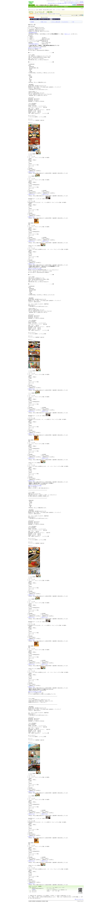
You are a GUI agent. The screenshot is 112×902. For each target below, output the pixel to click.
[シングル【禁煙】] (38, 153)
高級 (36, 6)
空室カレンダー (31, 171)
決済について (67, 33)
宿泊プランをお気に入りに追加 (34, 47)
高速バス (56, 6)
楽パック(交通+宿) (51, 6)
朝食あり (31, 36)
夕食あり (31, 37)
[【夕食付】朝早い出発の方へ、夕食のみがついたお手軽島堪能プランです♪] (34, 347)
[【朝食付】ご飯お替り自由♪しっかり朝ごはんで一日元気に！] (34, 553)
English (82, 8)
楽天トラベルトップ (31, 9)
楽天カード (56, 5)
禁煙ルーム (32, 39)
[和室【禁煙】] (36, 223)
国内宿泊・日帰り (32, 6)
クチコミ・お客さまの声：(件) (41, 13)
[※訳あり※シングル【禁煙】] (43, 245)
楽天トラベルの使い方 (74, 3)
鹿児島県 (40, 9)
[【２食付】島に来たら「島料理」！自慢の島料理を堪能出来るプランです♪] (34, 130)
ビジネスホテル (40, 6)
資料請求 (43, 901)
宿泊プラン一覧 (45, 19)
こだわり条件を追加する (33, 43)
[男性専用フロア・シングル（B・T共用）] (48, 198)
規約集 (47, 901)
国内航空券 (66, 6)
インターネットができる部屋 (36, 40)
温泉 (44, 6)
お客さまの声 (50, 3)
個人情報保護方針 (39, 901)
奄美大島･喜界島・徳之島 (47, 9)
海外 (37, 5)
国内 (31, 5)
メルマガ (58, 13)
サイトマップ (81, 3)
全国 (37, 9)
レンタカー (61, 6)
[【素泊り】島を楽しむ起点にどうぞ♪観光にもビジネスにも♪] (34, 750)
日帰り (46, 6)
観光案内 (51, 5)
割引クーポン (46, 5)
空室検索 (35, 19)
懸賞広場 (42, 5)
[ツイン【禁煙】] (37, 176)
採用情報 (33, 901)
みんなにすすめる (45, 17)
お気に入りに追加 (52, 13)
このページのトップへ (79, 899)
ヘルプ (69, 3)
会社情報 (30, 901)
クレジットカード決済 (34, 41)
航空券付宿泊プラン (55, 19)
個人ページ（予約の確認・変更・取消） (60, 3)
